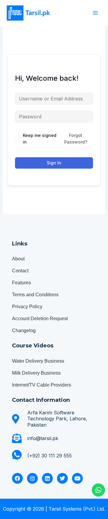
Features (21, 282)
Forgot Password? (75, 138)
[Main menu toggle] (95, 12)
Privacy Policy (27, 306)
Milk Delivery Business (36, 372)
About (18, 258)
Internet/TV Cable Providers (41, 384)
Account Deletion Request (40, 318)
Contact (20, 270)
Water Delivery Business (38, 361)
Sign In (54, 162)
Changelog (24, 330)
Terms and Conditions (35, 294)
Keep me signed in (39, 138)
